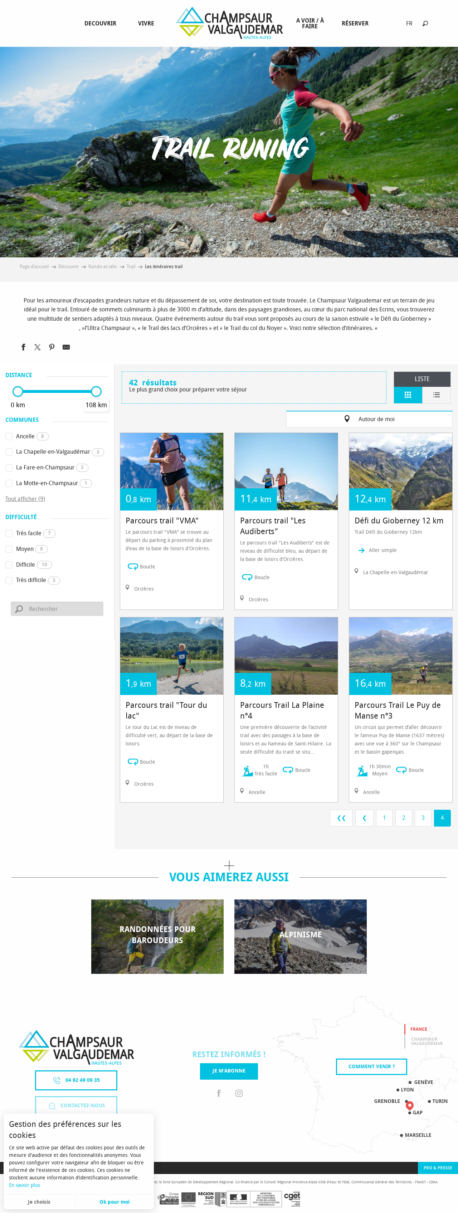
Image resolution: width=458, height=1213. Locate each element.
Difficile (31, 564)
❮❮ (341, 817)
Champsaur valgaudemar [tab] (427, 1041)
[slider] (18, 391)
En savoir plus (24, 1185)
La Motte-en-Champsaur (51, 483)
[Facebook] (219, 1094)
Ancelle (30, 436)
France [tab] (418, 1029)
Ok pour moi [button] (114, 1202)
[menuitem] (102, 23)
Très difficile (35, 580)
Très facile (33, 533)
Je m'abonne (229, 1071)
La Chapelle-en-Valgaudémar (57, 451)
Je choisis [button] (39, 1202)
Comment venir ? (372, 1067)
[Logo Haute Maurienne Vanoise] (76, 1047)
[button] (425, 23)
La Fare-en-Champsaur (50, 467)
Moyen (29, 549)
